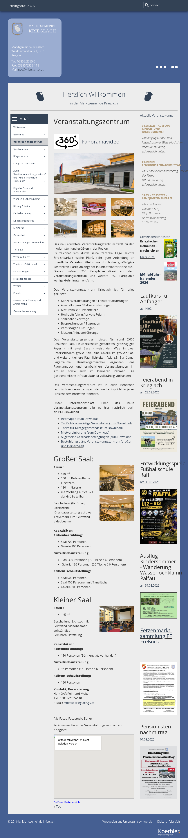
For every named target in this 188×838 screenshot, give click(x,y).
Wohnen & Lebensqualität (26, 198)
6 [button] (177, 67)
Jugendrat (18, 227)
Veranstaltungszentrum (27, 141)
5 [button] (173, 67)
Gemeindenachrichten (155, 237)
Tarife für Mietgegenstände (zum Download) (92, 428)
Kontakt (17, 293)
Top (59, 806)
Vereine (17, 286)
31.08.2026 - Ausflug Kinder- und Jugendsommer (156, 129)
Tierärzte (18, 249)
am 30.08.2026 (149, 482)
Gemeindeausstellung (24, 311)
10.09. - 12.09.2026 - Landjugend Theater (157, 196)
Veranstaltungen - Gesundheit (28, 242)
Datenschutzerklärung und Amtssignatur (27, 302)
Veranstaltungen (21, 257)
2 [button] (161, 67)
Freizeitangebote (22, 278)
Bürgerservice (20, 156)
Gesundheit (19, 235)
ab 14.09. (146, 309)
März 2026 (147, 257)
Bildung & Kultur (21, 206)
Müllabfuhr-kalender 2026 (150, 278)
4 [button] (169, 67)
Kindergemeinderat (23, 220)
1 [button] (158, 67)
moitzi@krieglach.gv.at (79, 703)
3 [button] (165, 67)
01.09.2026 (147, 739)
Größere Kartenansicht (67, 802)
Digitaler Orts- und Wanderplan (23, 190)
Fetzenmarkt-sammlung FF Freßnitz (156, 636)
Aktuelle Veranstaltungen (157, 115)
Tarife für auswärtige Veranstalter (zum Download (96, 423)
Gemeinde (18, 134)
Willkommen (19, 127)
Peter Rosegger (21, 271)
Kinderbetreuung (22, 213)
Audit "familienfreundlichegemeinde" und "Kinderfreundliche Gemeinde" (29, 176)
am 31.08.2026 (149, 585)
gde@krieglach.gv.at (31, 69)
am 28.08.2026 (149, 392)
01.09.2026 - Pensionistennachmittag (161, 163)
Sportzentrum (20, 149)
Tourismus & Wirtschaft (25, 264)
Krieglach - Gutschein (24, 163)
